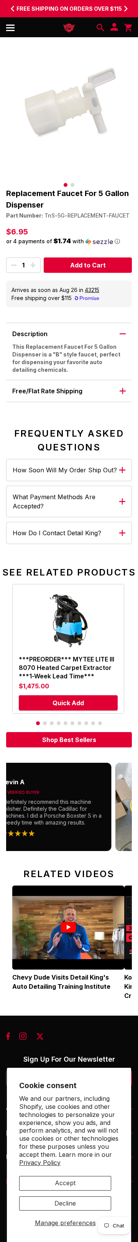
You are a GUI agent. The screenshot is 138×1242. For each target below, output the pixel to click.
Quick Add (68, 703)
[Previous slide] (12, 8)
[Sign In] (114, 27)
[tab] (65, 185)
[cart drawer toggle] (128, 27)
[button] (69, 241)
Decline (65, 1203)
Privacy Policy (40, 1162)
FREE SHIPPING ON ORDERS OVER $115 (69, 8)
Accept (65, 1183)
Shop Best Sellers (69, 740)
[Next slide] (126, 8)
